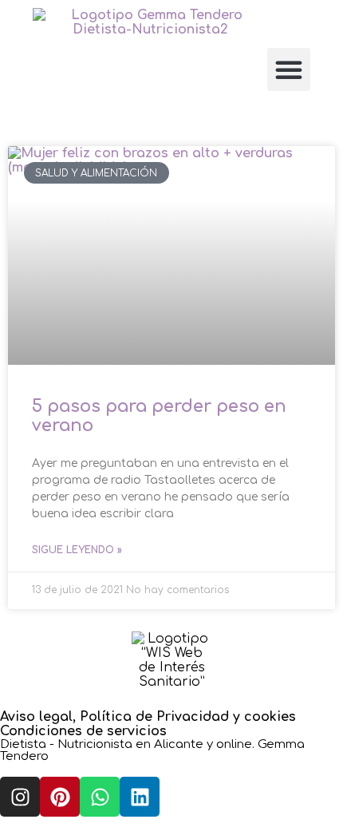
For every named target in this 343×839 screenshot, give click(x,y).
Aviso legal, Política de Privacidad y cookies (148, 717)
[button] (288, 69)
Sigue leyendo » (77, 550)
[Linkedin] (140, 797)
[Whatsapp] (100, 797)
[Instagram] (20, 797)
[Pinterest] (60, 797)
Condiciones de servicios (83, 731)
